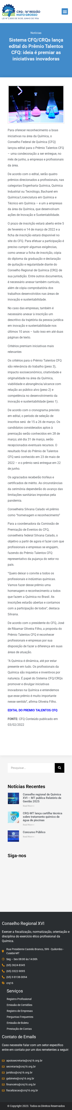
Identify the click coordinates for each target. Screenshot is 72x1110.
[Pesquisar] (59, 768)
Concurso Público (34, 832)
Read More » (28, 806)
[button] (65, 11)
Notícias (36, 33)
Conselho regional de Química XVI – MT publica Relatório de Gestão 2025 (42, 798)
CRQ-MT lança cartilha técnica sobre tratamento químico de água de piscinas (42, 817)
